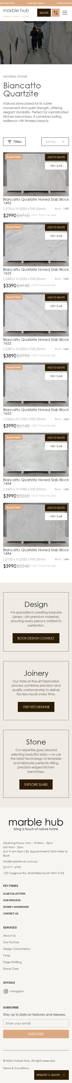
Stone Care (11, 969)
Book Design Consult (36, 638)
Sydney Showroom (16, 906)
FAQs (6, 955)
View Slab (56, 166)
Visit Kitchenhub (36, 707)
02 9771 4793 (12, 867)
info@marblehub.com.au (20, 861)
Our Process (12, 900)
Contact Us (10, 913)
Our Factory (11, 942)
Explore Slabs (36, 784)
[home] (16, 13)
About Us (9, 935)
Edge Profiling (12, 962)
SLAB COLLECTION (14, 893)
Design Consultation (16, 949)
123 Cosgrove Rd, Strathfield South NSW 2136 (33, 873)
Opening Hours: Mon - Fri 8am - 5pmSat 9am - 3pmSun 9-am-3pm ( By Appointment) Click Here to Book (35, 849)
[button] (65, 13)
